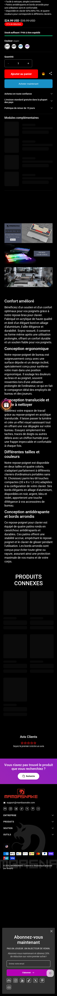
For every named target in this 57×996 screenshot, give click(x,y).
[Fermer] (51, 931)
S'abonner (26, 973)
